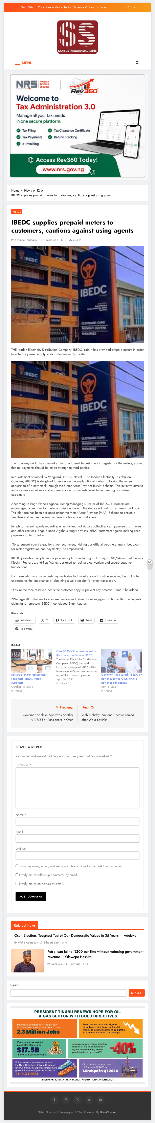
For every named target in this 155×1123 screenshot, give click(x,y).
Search (16, 985)
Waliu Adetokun (28, 942)
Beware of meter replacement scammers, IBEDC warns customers (28, 679)
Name (21, 814)
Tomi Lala (57, 964)
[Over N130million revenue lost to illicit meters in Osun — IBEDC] (78, 667)
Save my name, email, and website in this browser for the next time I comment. (72, 866)
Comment (23, 765)
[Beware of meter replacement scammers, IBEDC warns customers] (31, 661)
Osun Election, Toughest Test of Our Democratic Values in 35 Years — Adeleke (75, 935)
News (17, 212)
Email (21, 832)
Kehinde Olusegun (26, 240)
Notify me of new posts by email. (41, 883)
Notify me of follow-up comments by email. (48, 875)
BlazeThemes (108, 1112)
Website (21, 849)
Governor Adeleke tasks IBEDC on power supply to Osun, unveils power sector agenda (121, 679)
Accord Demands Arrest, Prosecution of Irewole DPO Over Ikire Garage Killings (62, 7)
